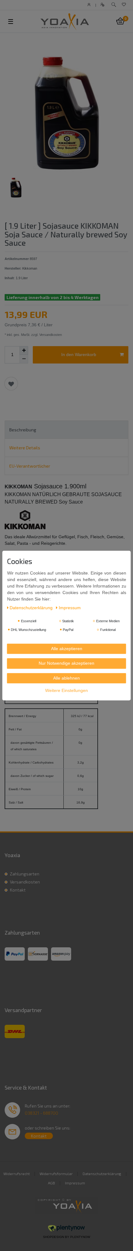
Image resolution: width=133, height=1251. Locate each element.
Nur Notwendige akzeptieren (66, 663)
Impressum (75, 1183)
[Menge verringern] (23, 359)
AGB (51, 1183)
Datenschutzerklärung (102, 1173)
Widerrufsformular (56, 1173)
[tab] (66, 430)
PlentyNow (80, 1237)
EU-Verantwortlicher (29, 466)
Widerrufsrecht (16, 1173)
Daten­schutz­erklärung (32, 607)
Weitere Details (24, 447)
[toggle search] (113, 5)
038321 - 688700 (41, 1113)
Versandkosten (25, 881)
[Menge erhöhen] (23, 350)
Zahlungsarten (24, 873)
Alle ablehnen (66, 678)
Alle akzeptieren (66, 648)
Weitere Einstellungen (66, 690)
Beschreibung (22, 429)
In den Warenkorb (78, 354)
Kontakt (18, 889)
